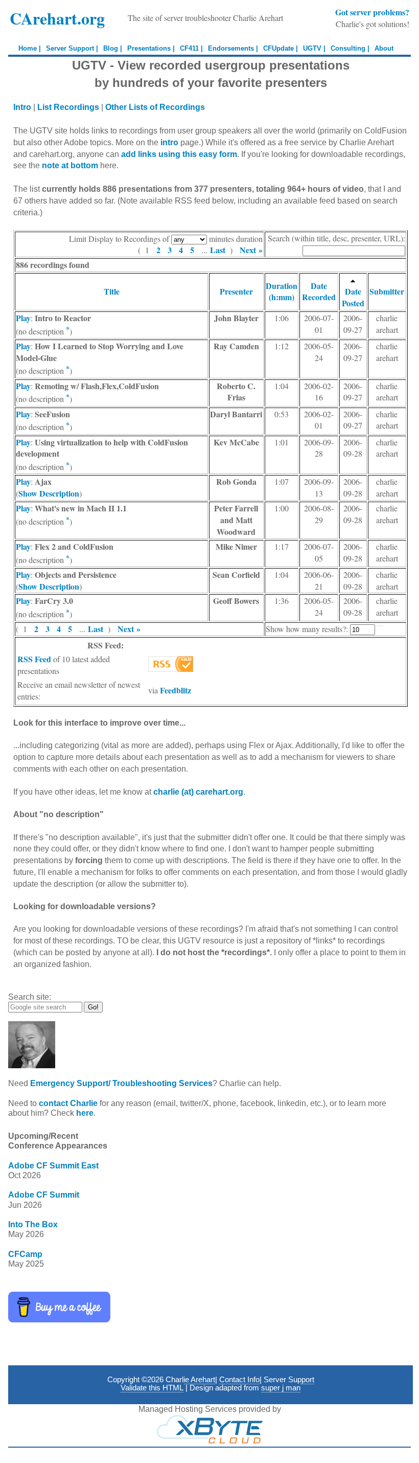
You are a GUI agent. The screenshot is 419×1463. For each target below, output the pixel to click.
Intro (22, 107)
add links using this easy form (179, 154)
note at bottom (70, 165)
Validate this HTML (152, 1388)
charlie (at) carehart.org (198, 791)
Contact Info (239, 1380)
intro (169, 142)
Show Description (48, 493)
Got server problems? (372, 12)
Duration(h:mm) (281, 291)
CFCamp (25, 1254)
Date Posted (353, 297)
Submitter (386, 291)
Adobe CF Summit (43, 1194)
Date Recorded (319, 291)
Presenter (236, 291)
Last (217, 250)
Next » (251, 250)
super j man (280, 1388)
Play (23, 318)
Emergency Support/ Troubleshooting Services (121, 1083)
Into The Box (33, 1224)
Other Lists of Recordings (155, 107)
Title (112, 291)
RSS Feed (34, 659)
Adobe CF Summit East (53, 1165)
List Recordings (68, 107)
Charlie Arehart (190, 1380)
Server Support (289, 1380)
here (85, 1113)
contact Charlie (68, 1103)
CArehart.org (57, 18)
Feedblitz (175, 690)
